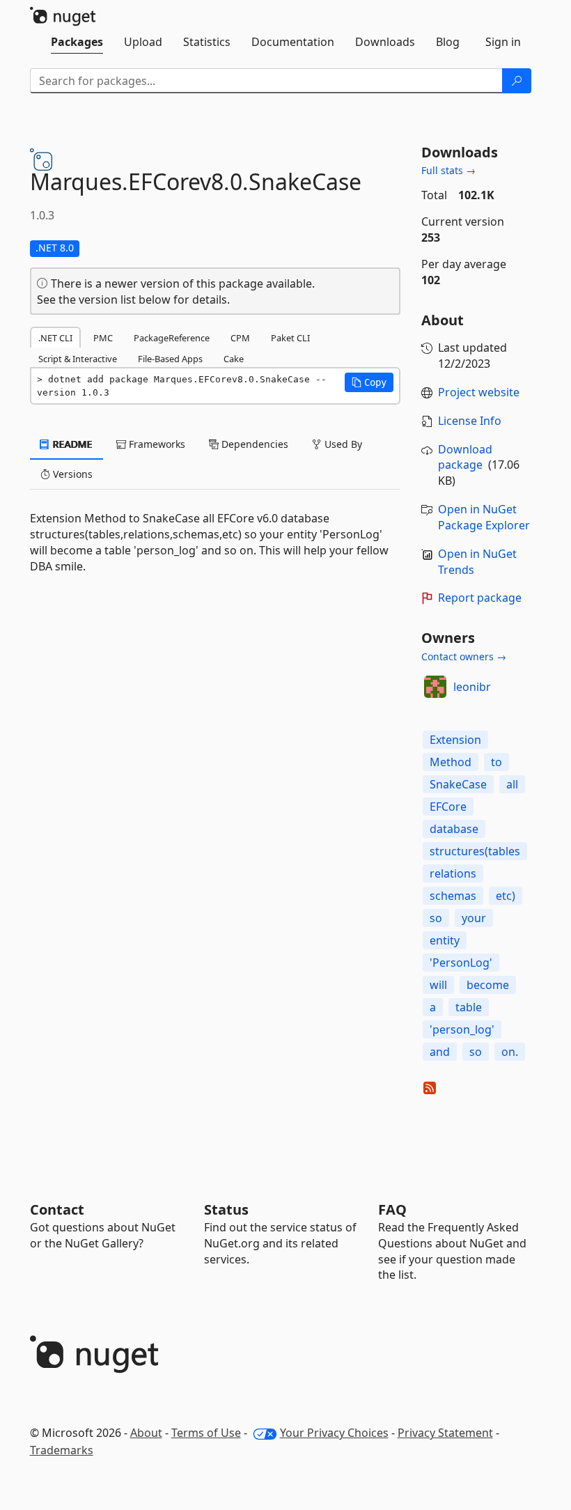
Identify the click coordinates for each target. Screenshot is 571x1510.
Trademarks (61, 1450)
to (496, 762)
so (436, 918)
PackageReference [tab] (172, 338)
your (474, 918)
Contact (57, 1209)
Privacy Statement (445, 1432)
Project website (478, 392)
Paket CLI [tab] (290, 338)
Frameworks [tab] (155, 444)
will (438, 985)
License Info (469, 420)
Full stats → (448, 170)
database (454, 828)
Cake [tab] (234, 358)
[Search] (516, 80)
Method (450, 762)
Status (226, 1209)
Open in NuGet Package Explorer (484, 517)
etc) (505, 895)
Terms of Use (206, 1432)
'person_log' (462, 1029)
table (468, 1007)
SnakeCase (458, 784)
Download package (465, 457)
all (512, 784)
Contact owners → (463, 656)
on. (509, 1051)
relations (453, 873)
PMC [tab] (103, 338)
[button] (369, 382)
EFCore (448, 806)
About (146, 1432)
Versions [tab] (71, 474)
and (440, 1051)
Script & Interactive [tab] (77, 358)
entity (445, 940)
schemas (453, 895)
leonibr (472, 686)
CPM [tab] (240, 338)
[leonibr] (435, 686)
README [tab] (71, 444)
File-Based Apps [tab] (170, 358)
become (488, 985)
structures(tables (475, 851)
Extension (455, 739)
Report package (480, 597)
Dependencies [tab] (253, 444)
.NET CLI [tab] (55, 338)
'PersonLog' (461, 962)
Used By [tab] (342, 444)
